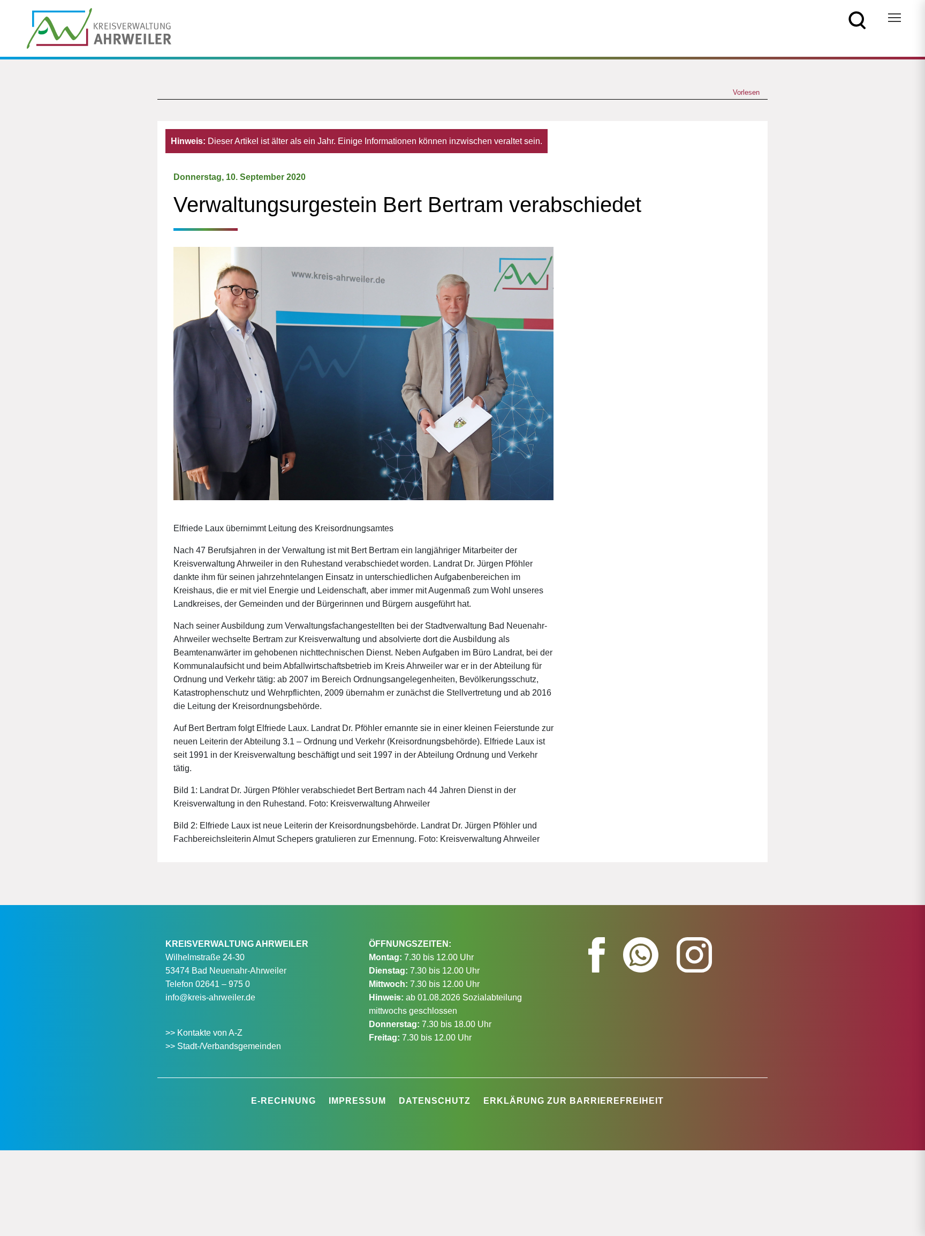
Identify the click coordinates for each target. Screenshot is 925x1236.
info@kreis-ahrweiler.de (210, 997)
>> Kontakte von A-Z (205, 1032)
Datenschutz (435, 1100)
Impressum (357, 1100)
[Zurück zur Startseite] (99, 27)
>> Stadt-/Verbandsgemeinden (223, 1046)
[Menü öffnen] (894, 17)
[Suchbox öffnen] (857, 19)
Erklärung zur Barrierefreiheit (573, 1100)
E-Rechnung (283, 1100)
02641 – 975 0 (222, 984)
